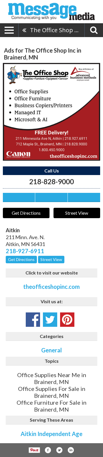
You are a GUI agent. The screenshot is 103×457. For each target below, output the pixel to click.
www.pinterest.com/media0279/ (67, 319)
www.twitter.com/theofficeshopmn (50, 319)
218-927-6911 (25, 250)
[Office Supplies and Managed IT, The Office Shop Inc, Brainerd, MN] (51, 112)
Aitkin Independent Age (51, 433)
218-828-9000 (51, 181)
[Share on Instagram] (70, 450)
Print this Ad (51, 197)
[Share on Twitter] (59, 450)
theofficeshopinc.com (51, 286)
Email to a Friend (84, 197)
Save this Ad (19, 197)
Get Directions (26, 213)
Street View (76, 213)
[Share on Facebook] (48, 450)
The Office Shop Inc (56, 30)
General (51, 350)
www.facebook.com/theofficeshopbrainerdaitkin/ (33, 319)
